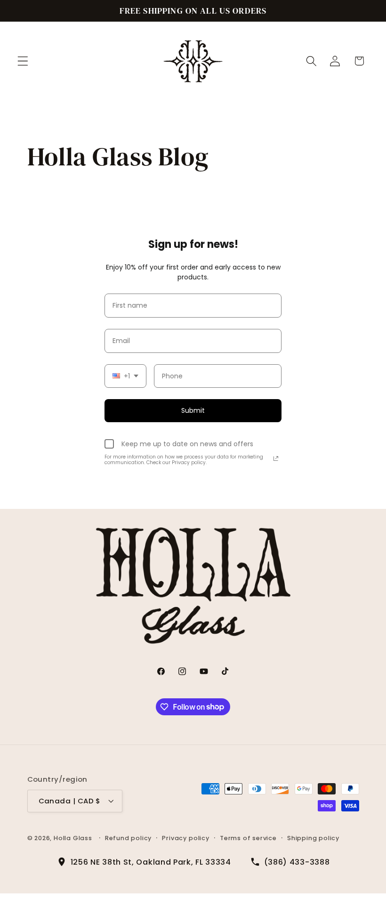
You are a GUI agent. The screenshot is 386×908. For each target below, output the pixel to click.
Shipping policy (313, 838)
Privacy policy (185, 838)
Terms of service (248, 838)
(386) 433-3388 (297, 862)
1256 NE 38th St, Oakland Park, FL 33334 (151, 862)
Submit (193, 410)
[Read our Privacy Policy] (275, 458)
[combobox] (125, 376)
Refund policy (128, 838)
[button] (23, 61)
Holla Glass (73, 838)
